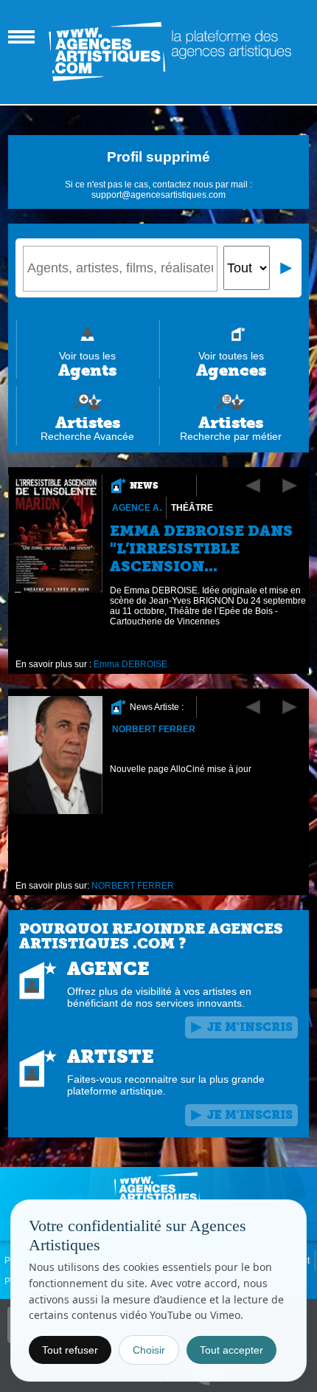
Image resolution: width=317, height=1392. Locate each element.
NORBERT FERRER (153, 729)
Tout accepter (231, 1350)
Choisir (149, 1350)
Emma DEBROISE (130, 664)
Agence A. (136, 508)
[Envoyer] (287, 267)
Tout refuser (70, 1350)
